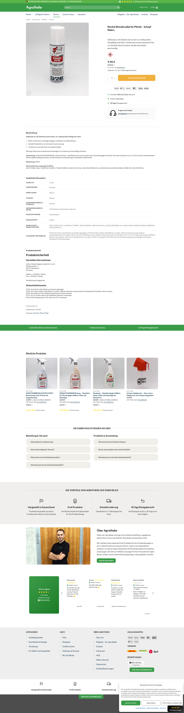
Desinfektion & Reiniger (38, 642)
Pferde (56, 14)
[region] (107, 593)
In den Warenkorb (137, 78)
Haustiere (82, 14)
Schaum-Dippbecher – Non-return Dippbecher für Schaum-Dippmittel (140, 394)
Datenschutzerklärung (152, 708)
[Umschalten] (29, 442)
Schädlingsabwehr (36, 637)
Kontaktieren (122, 113)
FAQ (64, 637)
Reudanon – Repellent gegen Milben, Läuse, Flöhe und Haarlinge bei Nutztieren (107, 395)
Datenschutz (101, 664)
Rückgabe (154, 14)
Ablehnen (151, 703)
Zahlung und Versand (71, 651)
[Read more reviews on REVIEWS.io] (44, 600)
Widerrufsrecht (102, 660)
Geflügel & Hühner (42, 14)
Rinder (28, 14)
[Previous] (26, 385)
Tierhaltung (33, 646)
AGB (98, 655)
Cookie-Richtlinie (140, 708)
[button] (143, 7)
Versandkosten (121, 67)
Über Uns (100, 637)
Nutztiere (36, 19)
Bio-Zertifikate (68, 655)
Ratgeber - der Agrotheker (106, 642)
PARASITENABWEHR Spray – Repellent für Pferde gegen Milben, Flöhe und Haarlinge (75, 395)
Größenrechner (69, 646)
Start (28, 19)
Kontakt (144, 14)
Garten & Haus (68, 14)
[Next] (158, 385)
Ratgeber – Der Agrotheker (128, 14)
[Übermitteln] (118, 7)
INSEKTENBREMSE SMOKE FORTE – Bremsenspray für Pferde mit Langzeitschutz (40, 395)
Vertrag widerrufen (142, 670)
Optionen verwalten (172, 703)
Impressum (163, 708)
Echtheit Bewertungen (105, 669)
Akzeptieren (130, 703)
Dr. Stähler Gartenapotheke (39, 651)
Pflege (51, 19)
